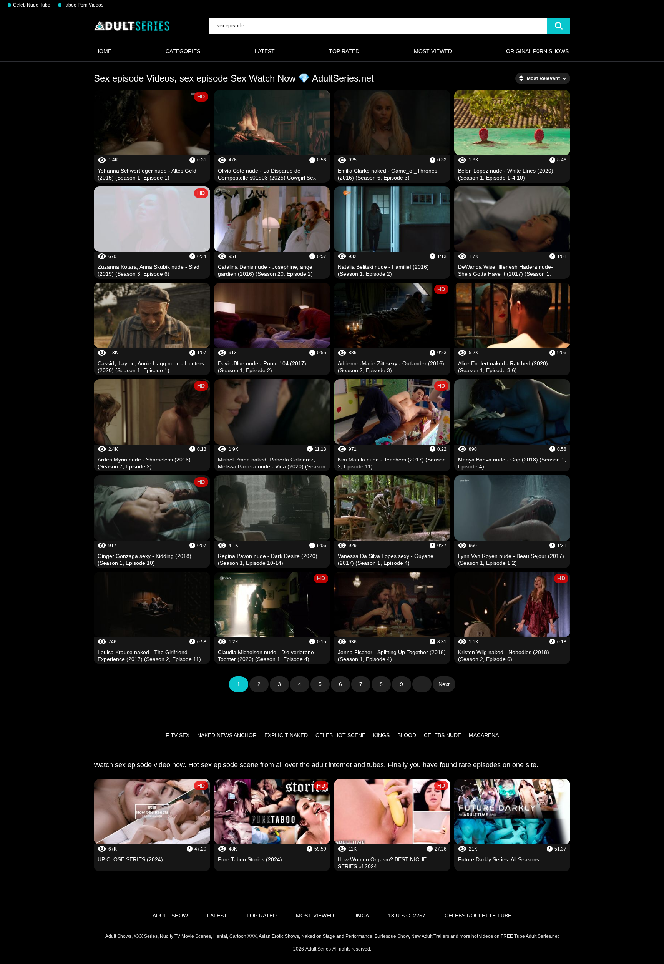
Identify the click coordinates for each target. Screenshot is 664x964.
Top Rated (344, 51)
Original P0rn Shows (537, 51)
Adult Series (318, 949)
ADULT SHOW (170, 915)
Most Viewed (433, 51)
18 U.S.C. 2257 (406, 915)
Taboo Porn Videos (83, 5)
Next (444, 684)
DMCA (361, 915)
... (422, 684)
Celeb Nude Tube (31, 5)
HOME (103, 51)
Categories (183, 51)
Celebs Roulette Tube (478, 915)
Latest (265, 51)
